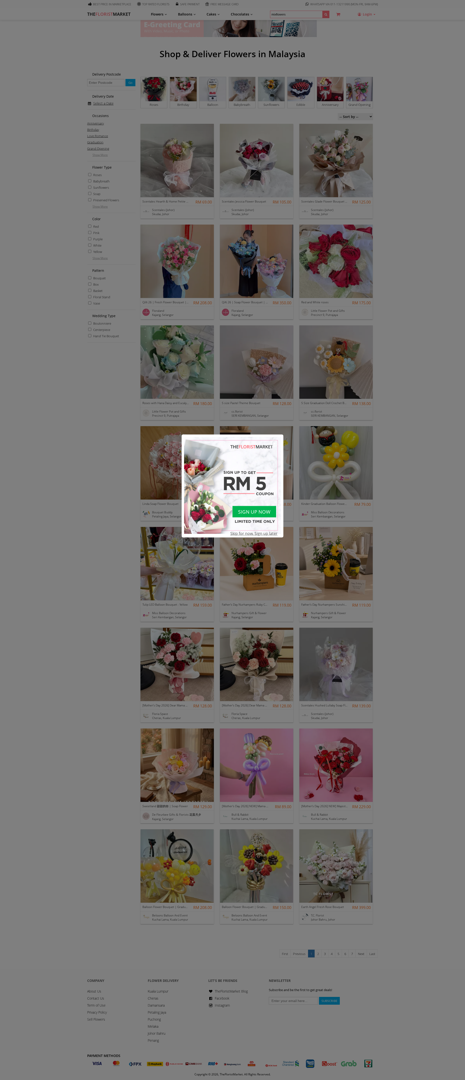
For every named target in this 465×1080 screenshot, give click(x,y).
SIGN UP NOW (254, 512)
